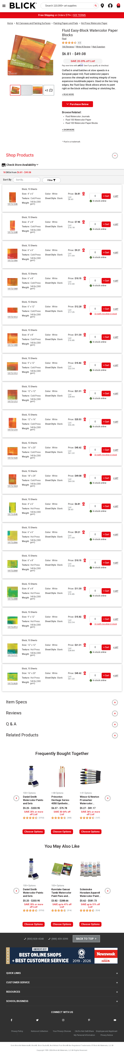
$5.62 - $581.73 (88, 900)
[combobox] (26, 180)
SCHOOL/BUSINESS (17, 1001)
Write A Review (83, 47)
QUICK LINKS (13, 973)
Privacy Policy (17, 1031)
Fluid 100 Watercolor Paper (78, 120)
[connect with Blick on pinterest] (89, 1022)
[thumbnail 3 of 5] (37, 90)
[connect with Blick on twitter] (37, 1022)
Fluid (64, 38)
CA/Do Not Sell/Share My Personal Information (84, 1033)
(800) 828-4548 (35, 938)
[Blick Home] (23, 5)
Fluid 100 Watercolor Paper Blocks (82, 123)
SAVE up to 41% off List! (62, 905)
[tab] (62, 155)
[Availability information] (91, 313)
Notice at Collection (39, 1031)
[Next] (108, 798)
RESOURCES (13, 991)
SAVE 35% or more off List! (33, 813)
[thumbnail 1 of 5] (15, 90)
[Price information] (83, 194)
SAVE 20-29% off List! (83, 61)
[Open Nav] (3, 6)
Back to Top (85, 938)
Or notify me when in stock (106, 314)
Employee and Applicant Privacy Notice (106, 1033)
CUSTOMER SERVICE (18, 982)
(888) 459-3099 (59, 938)
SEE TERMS (79, 15)
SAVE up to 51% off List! (90, 905)
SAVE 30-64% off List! (62, 813)
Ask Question (98, 47)
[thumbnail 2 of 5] (26, 90)
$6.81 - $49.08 (74, 54)
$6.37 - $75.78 (59, 808)
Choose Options (33, 831)
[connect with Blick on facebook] (11, 1022)
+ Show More (68, 130)
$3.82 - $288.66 (59, 900)
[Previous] (16, 798)
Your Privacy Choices (62, 1031)
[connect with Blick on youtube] (115, 1022)
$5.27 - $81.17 (87, 808)
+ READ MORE (68, 94)
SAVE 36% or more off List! (90, 813)
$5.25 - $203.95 (31, 808)
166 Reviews (68, 47)
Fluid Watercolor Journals (78, 116)
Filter (50, 180)
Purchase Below (79, 104)
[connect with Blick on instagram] (63, 1022)
